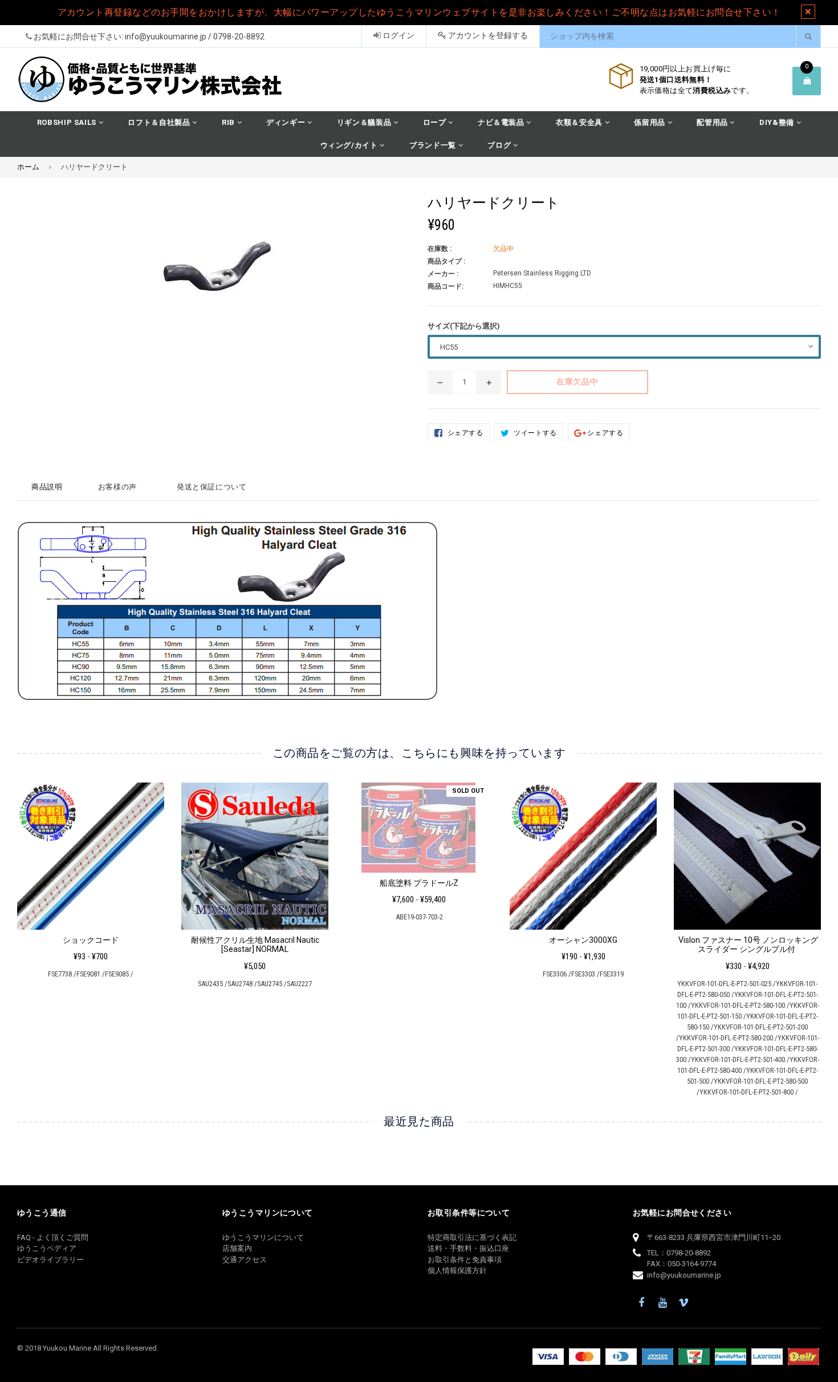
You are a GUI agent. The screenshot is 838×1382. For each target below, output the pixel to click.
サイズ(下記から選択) (464, 326)
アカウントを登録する (487, 35)
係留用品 (650, 122)
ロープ (436, 122)
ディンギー (286, 122)
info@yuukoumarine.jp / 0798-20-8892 (195, 36)
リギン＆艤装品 (365, 122)
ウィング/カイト (350, 145)
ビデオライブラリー (50, 1259)
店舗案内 (237, 1248)
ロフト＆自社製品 (160, 122)
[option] (82, 885)
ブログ (500, 145)
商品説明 (47, 487)
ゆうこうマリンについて (263, 1237)
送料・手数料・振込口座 (468, 1248)
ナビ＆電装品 (502, 122)
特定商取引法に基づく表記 (472, 1237)
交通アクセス (244, 1259)
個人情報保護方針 (457, 1270)
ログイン (397, 35)
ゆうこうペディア (46, 1248)
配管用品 (713, 122)
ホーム (28, 167)
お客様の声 (117, 487)
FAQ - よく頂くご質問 (52, 1237)
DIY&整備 (777, 122)
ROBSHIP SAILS (68, 122)
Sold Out (468, 791)
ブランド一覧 (433, 145)
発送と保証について (212, 487)
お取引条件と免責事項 (465, 1259)
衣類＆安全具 (580, 122)
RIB (229, 122)
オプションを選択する (90, 853)
